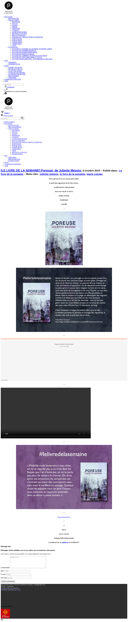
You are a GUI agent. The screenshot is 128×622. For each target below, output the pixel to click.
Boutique (8, 17)
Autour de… (13, 47)
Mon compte (9, 122)
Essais (15, 25)
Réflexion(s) (13, 76)
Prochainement (14, 127)
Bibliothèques (14, 159)
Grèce (14, 27)
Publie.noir (17, 40)
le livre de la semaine (72, 174)
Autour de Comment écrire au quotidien (29, 55)
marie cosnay (95, 174)
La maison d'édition (12, 79)
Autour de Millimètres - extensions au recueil (32, 59)
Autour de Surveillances (23, 54)
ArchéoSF (16, 22)
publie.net (65, 542)
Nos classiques (18, 35)
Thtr (14, 45)
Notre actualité (15, 69)
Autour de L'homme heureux (24, 50)
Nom (3, 571)
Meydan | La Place (19, 34)
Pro (6, 61)
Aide (6, 81)
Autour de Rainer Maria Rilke (24, 52)
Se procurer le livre (64, 517)
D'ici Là (15, 23)
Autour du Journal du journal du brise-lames (32, 49)
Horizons (16, 28)
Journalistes (14, 64)
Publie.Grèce (17, 154)
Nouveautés (13, 18)
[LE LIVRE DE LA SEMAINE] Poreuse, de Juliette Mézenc (41, 170)
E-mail (3, 574)
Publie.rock (17, 42)
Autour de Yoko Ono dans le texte (27, 57)
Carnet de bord (15, 67)
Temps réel (17, 44)
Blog (6, 66)
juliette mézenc (49, 174)
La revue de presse (16, 72)
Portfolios (17, 39)
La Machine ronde (19, 32)
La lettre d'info (15, 71)
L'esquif (15, 30)
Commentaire (5, 567)
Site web (4, 578)
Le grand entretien (16, 74)
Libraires (12, 62)
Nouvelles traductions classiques (27, 37)
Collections (13, 20)
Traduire (12, 77)
